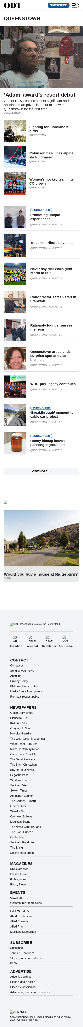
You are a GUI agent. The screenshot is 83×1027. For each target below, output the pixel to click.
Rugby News (18, 884)
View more (39, 471)
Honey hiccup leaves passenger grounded (47, 443)
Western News (19, 780)
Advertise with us (20, 976)
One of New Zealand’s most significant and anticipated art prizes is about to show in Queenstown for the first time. (36, 105)
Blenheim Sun (18, 717)
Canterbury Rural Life (23, 754)
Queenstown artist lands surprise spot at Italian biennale (50, 356)
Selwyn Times (19, 790)
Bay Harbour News (22, 769)
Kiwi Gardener (19, 868)
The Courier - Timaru (23, 800)
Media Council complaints (26, 691)
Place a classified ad (23, 987)
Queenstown (12, 113)
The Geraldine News (23, 759)
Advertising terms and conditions (30, 992)
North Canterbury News (25, 749)
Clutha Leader (18, 837)
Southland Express (22, 852)
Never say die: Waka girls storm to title (51, 271)
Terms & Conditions (22, 953)
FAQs (13, 963)
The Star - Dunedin (21, 832)
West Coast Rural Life (23, 743)
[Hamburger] (75, 5)
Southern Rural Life (22, 842)
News (7, 578)
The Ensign (17, 847)
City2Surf (16, 897)
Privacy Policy (19, 681)
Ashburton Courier (21, 795)
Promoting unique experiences (45, 217)
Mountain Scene (20, 821)
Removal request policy (24, 696)
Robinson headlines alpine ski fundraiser (51, 155)
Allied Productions (21, 916)
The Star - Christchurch (24, 764)
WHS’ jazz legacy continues (53, 384)
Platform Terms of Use (24, 686)
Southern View (19, 785)
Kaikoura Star (18, 723)
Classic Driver (19, 874)
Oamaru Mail (18, 806)
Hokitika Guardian (21, 733)
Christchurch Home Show (26, 902)
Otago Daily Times (21, 712)
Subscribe (58, 5)
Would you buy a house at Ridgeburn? (41, 574)
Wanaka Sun (18, 811)
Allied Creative (19, 921)
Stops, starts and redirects (26, 958)
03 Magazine (18, 879)
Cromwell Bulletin (20, 816)
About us (15, 675)
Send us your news (22, 670)
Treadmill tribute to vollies (51, 243)
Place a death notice (22, 981)
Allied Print (16, 926)
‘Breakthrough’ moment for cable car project (52, 415)
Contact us (17, 665)
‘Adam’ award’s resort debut (39, 95)
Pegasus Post (19, 775)
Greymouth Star (20, 728)
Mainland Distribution (23, 931)
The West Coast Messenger (27, 738)
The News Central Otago (25, 826)
